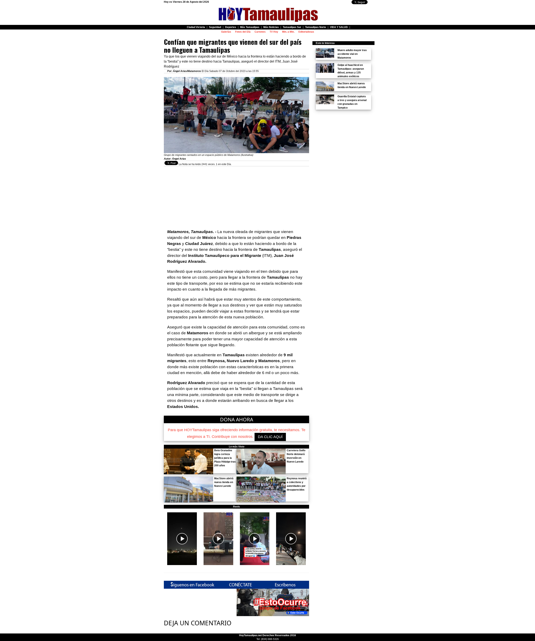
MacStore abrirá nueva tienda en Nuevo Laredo (223, 482)
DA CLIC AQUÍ (270, 437)
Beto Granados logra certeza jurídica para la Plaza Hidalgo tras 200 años (225, 458)
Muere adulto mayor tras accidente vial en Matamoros (352, 54)
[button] (182, 538)
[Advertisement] (236, 195)
